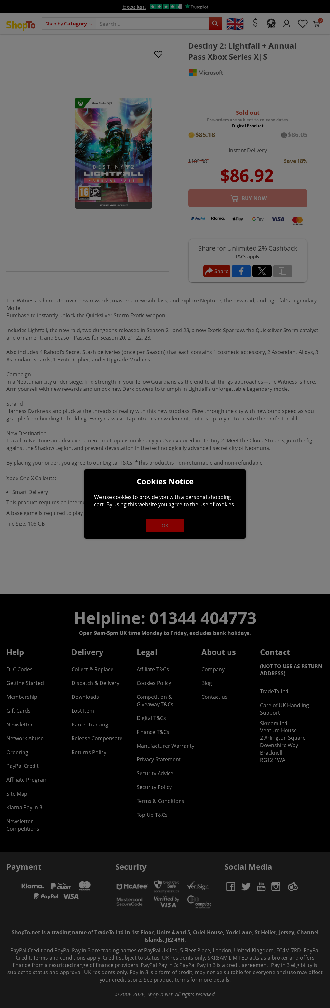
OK (165, 525)
